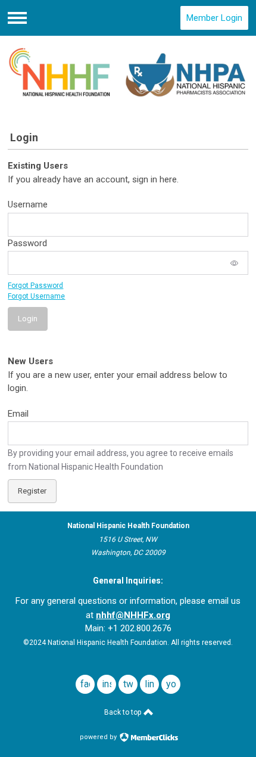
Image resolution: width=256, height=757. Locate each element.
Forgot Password (35, 285)
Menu (17, 18)
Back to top (123, 712)
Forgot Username (36, 296)
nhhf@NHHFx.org (133, 615)
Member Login (214, 18)
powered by (99, 737)
